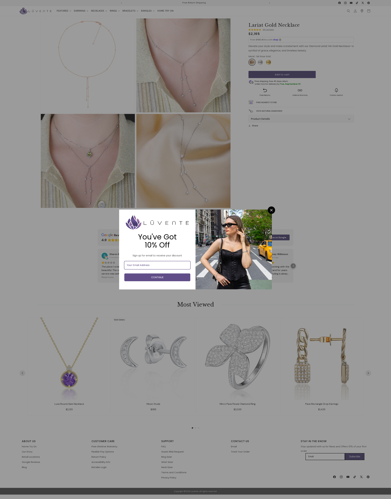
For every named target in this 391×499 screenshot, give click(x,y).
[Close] (271, 210)
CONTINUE (157, 277)
